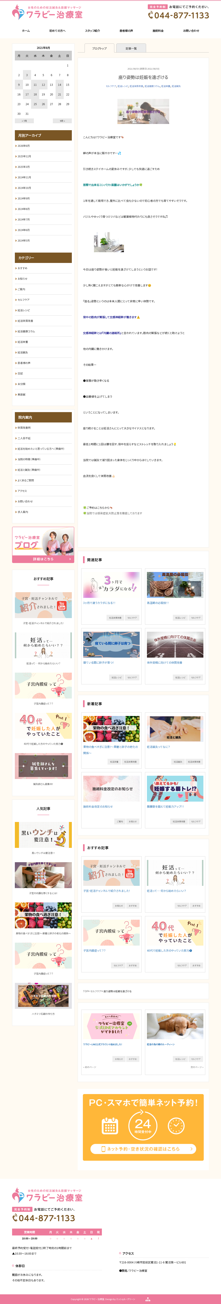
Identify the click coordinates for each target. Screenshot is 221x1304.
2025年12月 (24, 156)
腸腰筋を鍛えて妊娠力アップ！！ (165, 806)
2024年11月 (24, 177)
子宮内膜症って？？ (94, 950)
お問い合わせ (191, 30)
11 (35, 85)
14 (59, 85)
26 (43, 104)
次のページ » (197, 1067)
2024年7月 (24, 219)
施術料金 (158, 30)
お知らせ (133, 821)
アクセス (22, 491)
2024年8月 (24, 209)
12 (43, 85)
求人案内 (23, 512)
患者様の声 (126, 30)
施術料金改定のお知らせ (98, 806)
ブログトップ (99, 48)
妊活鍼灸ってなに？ (158, 747)
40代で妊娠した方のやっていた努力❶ (169, 950)
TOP (85, 991)
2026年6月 (24, 145)
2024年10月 (24, 188)
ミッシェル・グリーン (125, 1299)
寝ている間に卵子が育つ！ (98, 662)
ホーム (26, 30)
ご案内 (120, 821)
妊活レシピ (123, 86)
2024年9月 (24, 198)
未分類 (21, 384)
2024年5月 (24, 240)
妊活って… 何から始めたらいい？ (166, 891)
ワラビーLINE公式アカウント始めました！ (102, 1044)
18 (35, 94)
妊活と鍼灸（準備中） (29, 469)
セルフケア (111, 86)
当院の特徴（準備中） (29, 459)
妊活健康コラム (152, 86)
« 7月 (24, 120)
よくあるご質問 (26, 480)
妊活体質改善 (136, 86)
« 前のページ (89, 1067)
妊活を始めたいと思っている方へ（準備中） (41, 448)
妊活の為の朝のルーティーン (161, 1044)
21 (59, 94)
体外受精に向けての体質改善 (164, 662)
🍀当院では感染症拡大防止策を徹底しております (112, 513)
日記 (20, 373)
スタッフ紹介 (92, 30)
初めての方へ (57, 30)
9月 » (62, 120)
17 (27, 94)
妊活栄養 (165, 86)
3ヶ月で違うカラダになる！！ (99, 603)
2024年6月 (24, 230)
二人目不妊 (24, 438)
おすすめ (133, 905)
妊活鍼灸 (176, 86)
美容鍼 (21, 394)
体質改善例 (24, 427)
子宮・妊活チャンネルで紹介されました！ (106, 891)
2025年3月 (24, 167)
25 (35, 104)
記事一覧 (131, 48)
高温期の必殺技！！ (158, 603)
